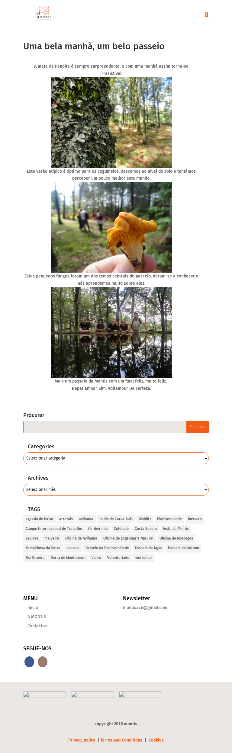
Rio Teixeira (35, 558)
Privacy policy (82, 740)
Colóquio (121, 529)
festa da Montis (176, 529)
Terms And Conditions (121, 740)
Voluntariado (118, 558)
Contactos (37, 626)
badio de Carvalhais (116, 519)
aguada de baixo (39, 519)
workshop (143, 558)
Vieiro (96, 558)
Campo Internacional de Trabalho (54, 529)
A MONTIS (36, 616)
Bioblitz (145, 519)
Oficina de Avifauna (81, 538)
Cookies (156, 740)
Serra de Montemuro (68, 558)
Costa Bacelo (146, 529)
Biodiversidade (169, 519)
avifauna (86, 519)
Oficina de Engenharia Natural (128, 538)
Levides (32, 538)
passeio (72, 548)
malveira (51, 538)
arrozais (66, 519)
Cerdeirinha (98, 529)
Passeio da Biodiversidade (107, 548)
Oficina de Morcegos (176, 538)
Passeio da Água (148, 548)
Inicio (32, 607)
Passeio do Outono (183, 548)
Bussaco (195, 519)
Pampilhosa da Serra (43, 548)
